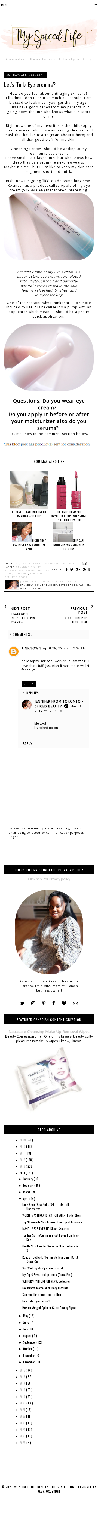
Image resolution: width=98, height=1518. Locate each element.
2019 (23, 1396)
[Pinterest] (43, 1003)
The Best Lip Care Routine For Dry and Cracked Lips (29, 514)
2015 (23, 1370)
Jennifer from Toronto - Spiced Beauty (59, 704)
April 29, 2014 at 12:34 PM (64, 648)
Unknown (31, 648)
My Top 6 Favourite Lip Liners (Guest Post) (47, 1274)
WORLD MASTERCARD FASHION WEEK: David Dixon (51, 1215)
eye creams (27, 570)
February (28, 1185)
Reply (29, 684)
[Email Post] (84, 563)
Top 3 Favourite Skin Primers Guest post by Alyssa (52, 1222)
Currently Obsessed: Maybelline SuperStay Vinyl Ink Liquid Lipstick (69, 516)
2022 (23, 1416)
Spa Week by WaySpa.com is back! (42, 1268)
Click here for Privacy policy (49, 879)
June (26, 1322)
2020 (23, 1403)
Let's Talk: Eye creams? (36, 1301)
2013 (23, 1166)
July (26, 1329)
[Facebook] (53, 1003)
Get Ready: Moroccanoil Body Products (45, 1288)
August (27, 1335)
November (29, 1355)
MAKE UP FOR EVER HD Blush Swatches (45, 1228)
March (27, 1192)
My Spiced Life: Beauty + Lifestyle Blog (44, 1487)
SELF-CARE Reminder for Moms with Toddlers (69, 544)
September (29, 1342)
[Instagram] (33, 1003)
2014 (23, 1173)
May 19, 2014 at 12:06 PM (59, 708)
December (29, 1362)
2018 (23, 1390)
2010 (23, 1146)
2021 (23, 1409)
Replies (32, 693)
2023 (23, 1423)
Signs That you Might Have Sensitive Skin (29, 544)
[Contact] (75, 1003)
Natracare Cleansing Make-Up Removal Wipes (49, 1031)
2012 (23, 1160)
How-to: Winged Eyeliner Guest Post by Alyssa (49, 1307)
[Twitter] (22, 1003)
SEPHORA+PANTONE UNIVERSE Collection (46, 1281)
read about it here (67, 135)
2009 (23, 1140)
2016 (23, 1377)
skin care (21, 573)
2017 (23, 1383)
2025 (23, 1436)
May (26, 1316)
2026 (23, 1442)
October (28, 1349)
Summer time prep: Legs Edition (41, 1294)
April (26, 1199)
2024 (23, 1429)
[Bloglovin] (64, 1003)
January (28, 1179)
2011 (23, 1153)
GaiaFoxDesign (49, 1491)
